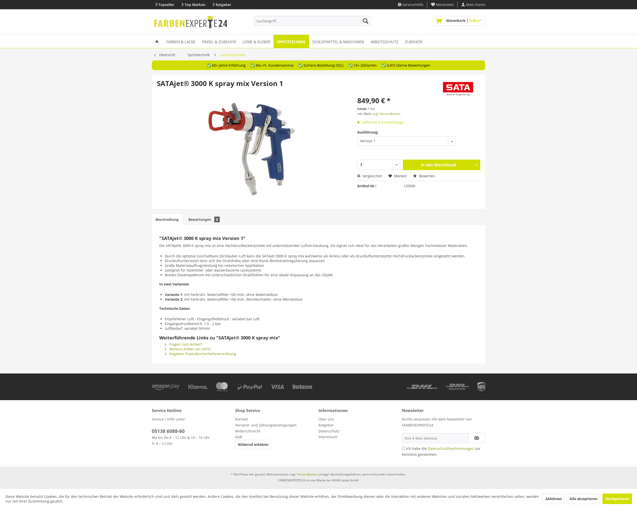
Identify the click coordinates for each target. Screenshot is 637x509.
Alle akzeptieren (583, 498)
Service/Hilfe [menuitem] (412, 4)
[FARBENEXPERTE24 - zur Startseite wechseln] (190, 22)
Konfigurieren (617, 498)
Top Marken (195, 4)
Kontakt (241, 419)
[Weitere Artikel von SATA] (458, 88)
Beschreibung (167, 219)
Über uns (326, 419)
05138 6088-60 (168, 431)
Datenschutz (328, 431)
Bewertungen (203, 219)
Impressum (327, 436)
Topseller (166, 4)
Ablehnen (553, 498)
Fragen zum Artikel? (185, 344)
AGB (238, 436)
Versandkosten (307, 474)
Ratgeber (223, 4)
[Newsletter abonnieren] (476, 438)
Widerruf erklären (253, 444)
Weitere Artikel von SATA (189, 349)
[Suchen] (365, 21)
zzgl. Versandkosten (386, 114)
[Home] (157, 41)
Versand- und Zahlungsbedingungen (266, 425)
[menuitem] (442, 4)
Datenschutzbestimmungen (451, 448)
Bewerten (426, 176)
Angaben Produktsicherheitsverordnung (202, 353)
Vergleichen (372, 176)
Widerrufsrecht (248, 431)
